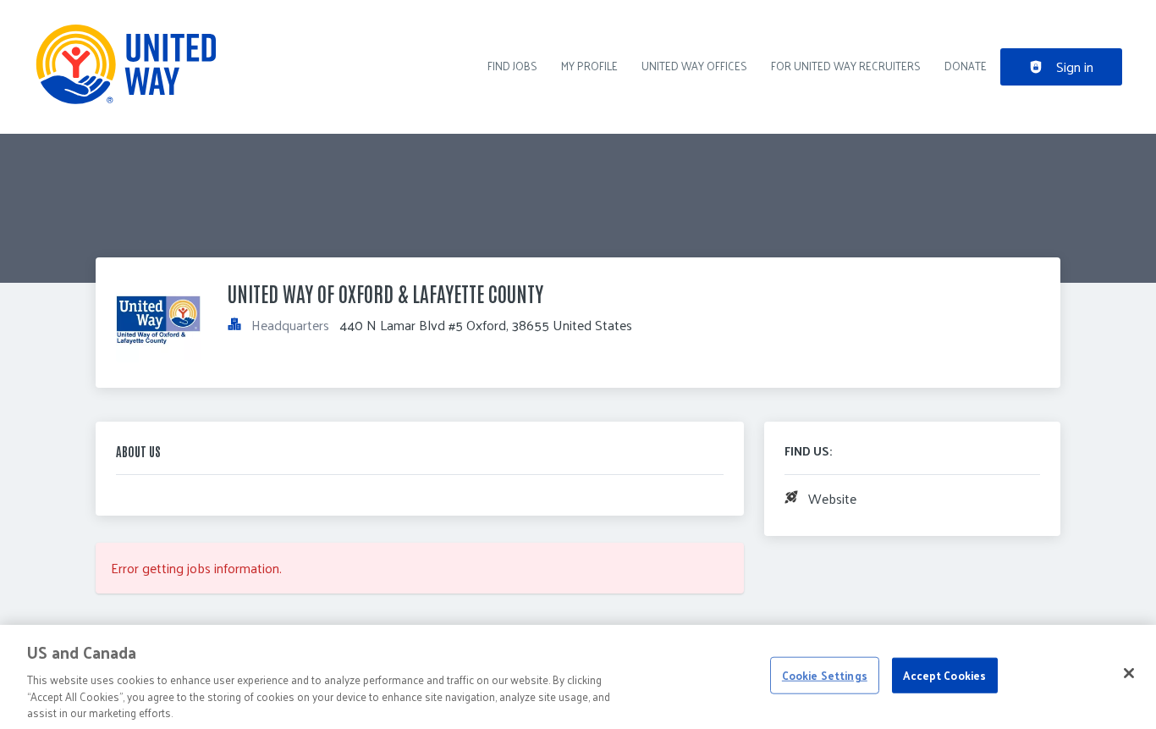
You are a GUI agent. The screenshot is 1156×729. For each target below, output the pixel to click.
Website (832, 498)
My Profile (589, 65)
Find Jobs (512, 65)
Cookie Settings (824, 675)
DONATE (965, 65)
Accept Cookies (944, 675)
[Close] (1129, 673)
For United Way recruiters (846, 65)
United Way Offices (694, 65)
